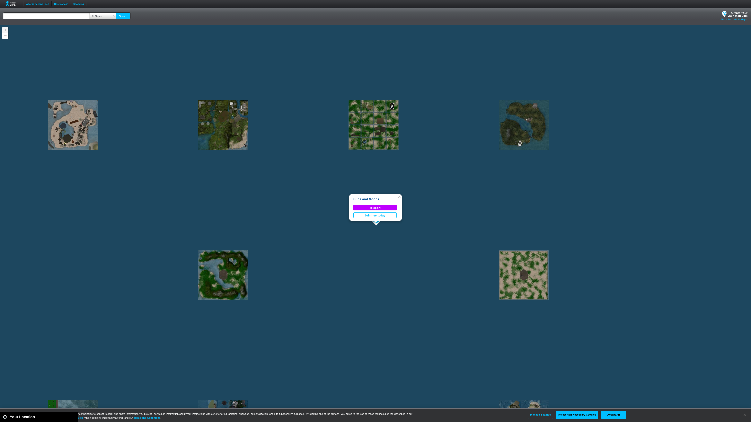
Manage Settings (540, 414)
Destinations (61, 4)
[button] (399, 196)
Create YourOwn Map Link (737, 14)
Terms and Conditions (147, 417)
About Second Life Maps (734, 19)
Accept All (613, 414)
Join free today (375, 215)
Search (123, 16)
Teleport (375, 208)
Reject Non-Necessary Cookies (577, 414)
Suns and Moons (366, 199)
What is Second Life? (37, 4)
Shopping (78, 4)
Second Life (12, 3)
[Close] (744, 414)
